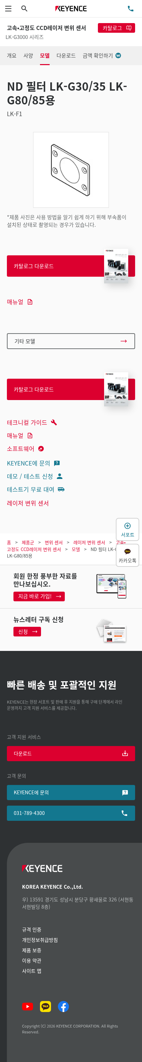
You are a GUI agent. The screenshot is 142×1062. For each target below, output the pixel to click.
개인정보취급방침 (40, 939)
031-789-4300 (29, 812)
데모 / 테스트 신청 (30, 476)
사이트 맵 (31, 970)
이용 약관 (31, 960)
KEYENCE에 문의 (28, 463)
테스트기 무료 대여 (30, 489)
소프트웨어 (20, 448)
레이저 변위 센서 (28, 503)
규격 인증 (31, 929)
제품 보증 (31, 950)
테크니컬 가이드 (27, 422)
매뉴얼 (15, 301)
